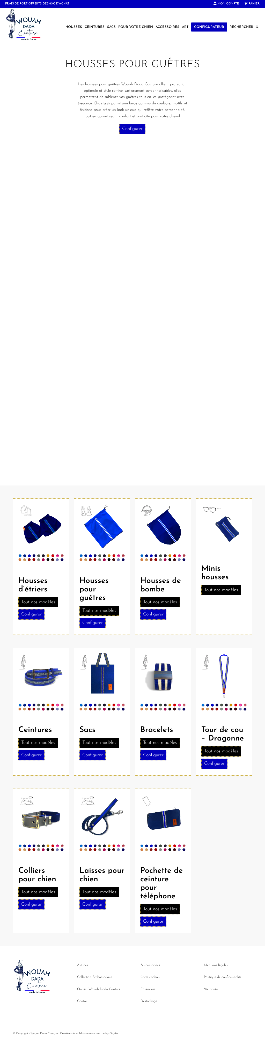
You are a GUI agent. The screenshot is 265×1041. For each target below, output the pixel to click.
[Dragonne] (224, 677)
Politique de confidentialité (222, 977)
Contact (83, 1001)
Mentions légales (216, 965)
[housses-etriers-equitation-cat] (41, 528)
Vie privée (211, 989)
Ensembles (148, 989)
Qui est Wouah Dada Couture (98, 989)
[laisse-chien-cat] (102, 818)
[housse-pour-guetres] (102, 528)
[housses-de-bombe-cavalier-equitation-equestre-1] (163, 528)
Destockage (149, 1001)
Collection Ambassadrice (94, 977)
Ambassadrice (150, 965)
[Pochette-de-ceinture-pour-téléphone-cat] (163, 818)
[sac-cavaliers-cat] (102, 677)
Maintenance (87, 1033)
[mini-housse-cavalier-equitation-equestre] (224, 528)
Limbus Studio (109, 1033)
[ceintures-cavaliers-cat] (41, 677)
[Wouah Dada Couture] (28, 27)
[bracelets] (163, 677)
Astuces (82, 965)
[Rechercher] (257, 27)
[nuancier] (41, 559)
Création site (67, 1033)
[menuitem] (226, 4)
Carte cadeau (150, 977)
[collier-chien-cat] (41, 818)
